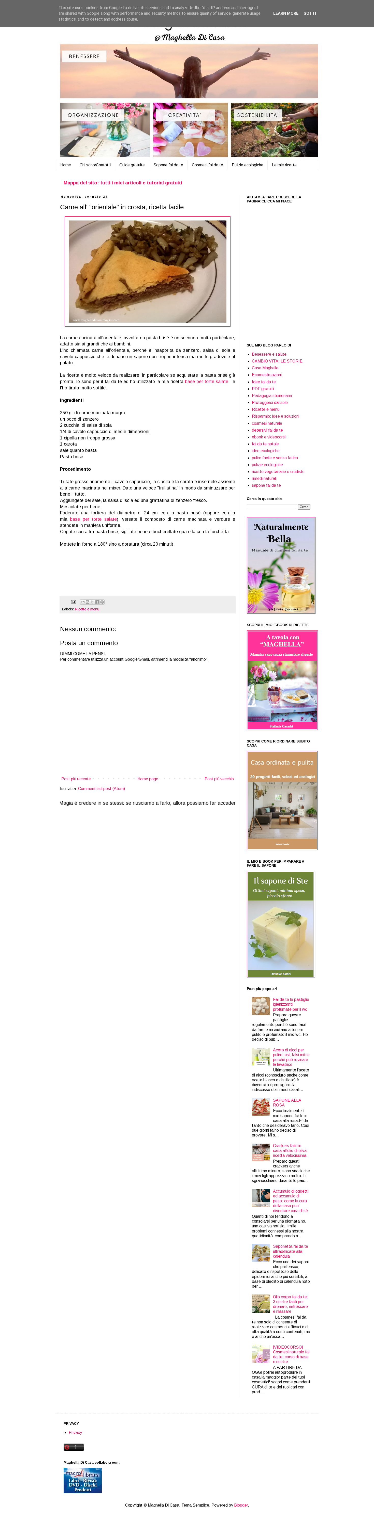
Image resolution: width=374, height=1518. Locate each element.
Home (65, 165)
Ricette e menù (87, 609)
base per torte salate (206, 381)
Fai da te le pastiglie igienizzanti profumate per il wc (291, 1004)
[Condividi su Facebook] (97, 602)
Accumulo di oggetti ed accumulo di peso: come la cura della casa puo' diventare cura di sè (290, 1201)
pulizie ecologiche (267, 465)
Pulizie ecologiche (247, 165)
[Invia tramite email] (82, 602)
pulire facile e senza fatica (275, 458)
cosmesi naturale (267, 423)
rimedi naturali (264, 478)
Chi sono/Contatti (95, 165)
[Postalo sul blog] (87, 602)
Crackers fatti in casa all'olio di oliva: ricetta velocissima (290, 1151)
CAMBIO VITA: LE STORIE (277, 361)
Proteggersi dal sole (270, 402)
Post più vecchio (219, 779)
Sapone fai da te (168, 165)
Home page (147, 779)
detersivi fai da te (267, 430)
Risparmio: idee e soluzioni (275, 416)
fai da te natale (265, 444)
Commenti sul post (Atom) (101, 788)
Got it (310, 13)
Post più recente (76, 779)
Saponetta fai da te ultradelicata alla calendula (290, 1251)
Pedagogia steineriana (272, 395)
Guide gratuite (132, 165)
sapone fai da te (266, 485)
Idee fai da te (264, 382)
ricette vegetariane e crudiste (278, 471)
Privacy (75, 1432)
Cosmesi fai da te (207, 165)
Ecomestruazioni (267, 375)
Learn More (285, 13)
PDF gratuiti (263, 389)
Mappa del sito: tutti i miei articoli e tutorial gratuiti (123, 182)
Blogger (241, 1505)
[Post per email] (73, 601)
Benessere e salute (269, 354)
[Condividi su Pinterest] (102, 602)
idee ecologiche (266, 451)
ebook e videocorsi (268, 437)
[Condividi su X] (92, 602)
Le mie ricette (284, 165)
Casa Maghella (265, 368)
